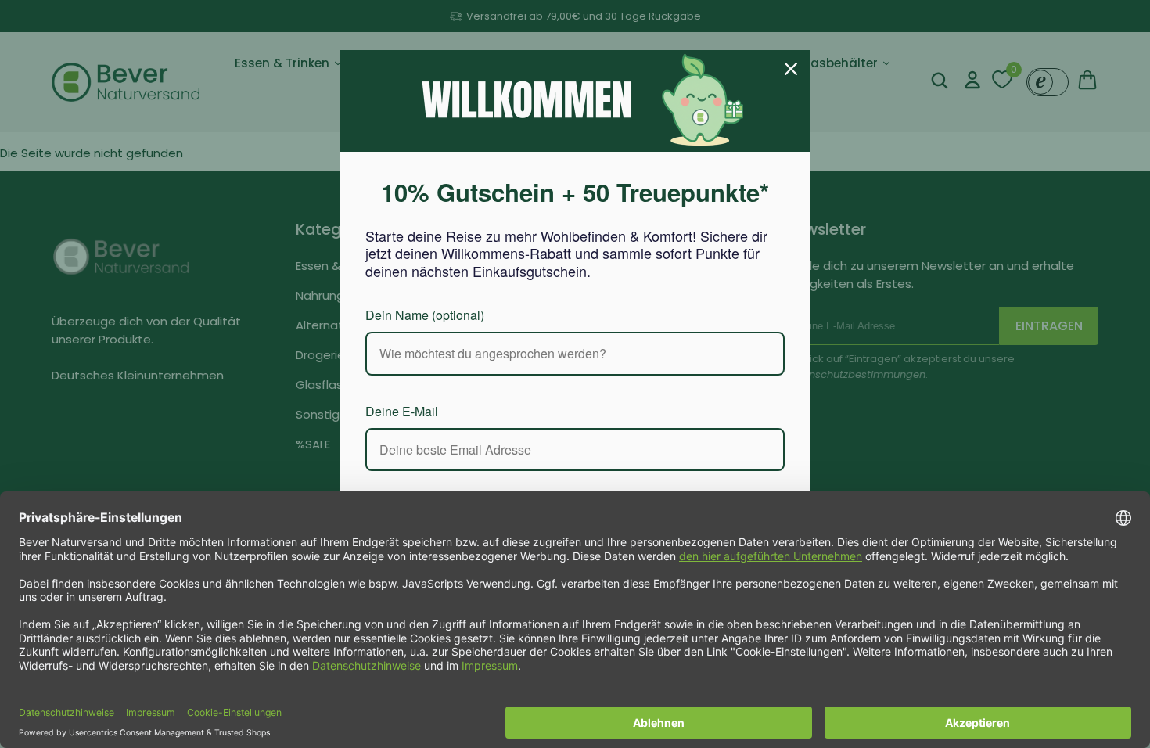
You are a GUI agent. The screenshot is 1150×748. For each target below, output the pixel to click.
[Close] (791, 69)
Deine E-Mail (403, 410)
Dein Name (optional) (431, 314)
